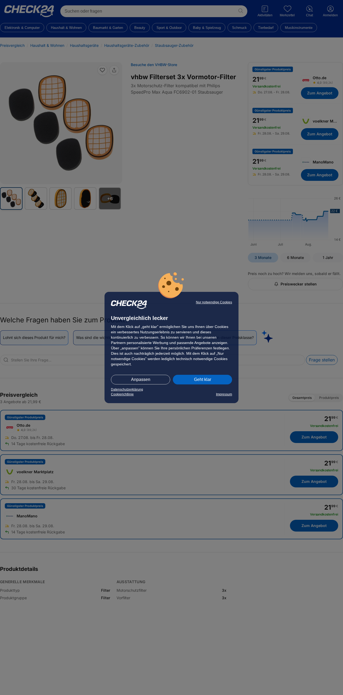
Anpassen (140, 379)
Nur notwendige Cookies (214, 302)
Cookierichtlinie (122, 394)
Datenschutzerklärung (127, 389)
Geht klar (202, 379)
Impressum (224, 394)
